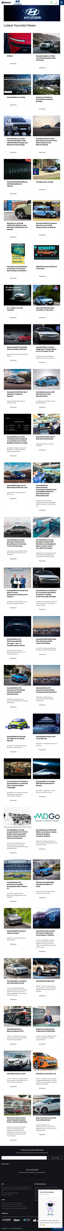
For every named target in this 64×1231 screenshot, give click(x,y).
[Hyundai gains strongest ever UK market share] (17, 968)
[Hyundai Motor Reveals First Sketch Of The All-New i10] (17, 724)
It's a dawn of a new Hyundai (15, 309)
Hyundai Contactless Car (46, 1074)
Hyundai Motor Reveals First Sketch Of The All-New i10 (16, 739)
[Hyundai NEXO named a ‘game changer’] (17, 918)
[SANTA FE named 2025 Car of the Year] (46, 254)
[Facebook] (25, 1176)
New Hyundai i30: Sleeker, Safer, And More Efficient (17, 348)
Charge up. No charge (44, 182)
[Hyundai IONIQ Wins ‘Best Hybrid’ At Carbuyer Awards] (17, 379)
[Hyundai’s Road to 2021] (17, 1061)
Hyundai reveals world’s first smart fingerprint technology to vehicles (45, 933)
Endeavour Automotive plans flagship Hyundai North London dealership (17, 1120)
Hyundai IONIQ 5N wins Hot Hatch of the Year (45, 309)
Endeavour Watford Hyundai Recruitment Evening (44, 99)
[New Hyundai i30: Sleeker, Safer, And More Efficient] (17, 334)
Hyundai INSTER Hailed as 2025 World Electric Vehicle (17, 184)
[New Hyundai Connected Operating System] (46, 1105)
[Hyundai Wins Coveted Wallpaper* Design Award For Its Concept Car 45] (46, 334)
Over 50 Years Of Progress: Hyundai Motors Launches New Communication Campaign (17, 784)
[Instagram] (33, 1176)
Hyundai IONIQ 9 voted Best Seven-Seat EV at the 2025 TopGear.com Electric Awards (46, 142)
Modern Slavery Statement (8, 1204)
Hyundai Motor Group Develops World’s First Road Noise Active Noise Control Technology (16, 543)
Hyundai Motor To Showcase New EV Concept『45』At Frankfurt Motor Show (16, 642)
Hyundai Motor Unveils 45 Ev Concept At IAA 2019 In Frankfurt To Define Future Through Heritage (46, 594)
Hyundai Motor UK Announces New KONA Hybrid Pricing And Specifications (16, 691)
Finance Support (6, 1208)
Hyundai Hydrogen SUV (45, 981)
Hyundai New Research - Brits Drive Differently (45, 438)
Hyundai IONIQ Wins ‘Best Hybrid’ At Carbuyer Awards (17, 394)
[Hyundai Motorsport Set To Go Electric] (46, 724)
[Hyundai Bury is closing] (17, 84)
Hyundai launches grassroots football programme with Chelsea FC (17, 885)
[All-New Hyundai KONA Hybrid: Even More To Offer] (46, 869)
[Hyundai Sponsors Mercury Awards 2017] (17, 1016)
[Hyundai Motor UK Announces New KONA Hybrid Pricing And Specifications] (17, 675)
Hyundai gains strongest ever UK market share (17, 982)
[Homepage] (17, 2)
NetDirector (5, 1228)
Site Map (9, 1203)
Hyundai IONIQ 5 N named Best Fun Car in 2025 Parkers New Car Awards (46, 225)
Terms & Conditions (16, 1203)
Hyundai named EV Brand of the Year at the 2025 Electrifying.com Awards (17, 269)
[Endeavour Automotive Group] (6, 2)
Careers (3, 1203)
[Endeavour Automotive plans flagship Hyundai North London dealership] (17, 1105)
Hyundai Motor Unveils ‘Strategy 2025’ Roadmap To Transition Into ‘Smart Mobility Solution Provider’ (17, 440)
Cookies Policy (5, 1206)
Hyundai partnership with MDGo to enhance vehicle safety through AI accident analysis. (46, 833)
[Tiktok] (36, 1176)
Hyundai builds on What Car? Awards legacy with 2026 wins (45, 58)
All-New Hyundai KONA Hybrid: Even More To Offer (45, 884)
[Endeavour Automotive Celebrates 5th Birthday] (46, 1016)
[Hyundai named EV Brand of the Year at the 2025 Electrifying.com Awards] (17, 254)
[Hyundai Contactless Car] (46, 1061)
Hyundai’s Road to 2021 (16, 1074)
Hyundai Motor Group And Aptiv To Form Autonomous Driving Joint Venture (17, 594)
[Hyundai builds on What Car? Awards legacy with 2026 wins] (46, 43)
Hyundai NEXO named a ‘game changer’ (16, 932)
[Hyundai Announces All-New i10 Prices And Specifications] (46, 379)
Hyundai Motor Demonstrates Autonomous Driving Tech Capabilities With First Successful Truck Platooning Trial (46, 491)
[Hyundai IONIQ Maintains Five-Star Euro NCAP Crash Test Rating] (46, 626)
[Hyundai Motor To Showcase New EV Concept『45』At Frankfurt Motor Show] (17, 626)
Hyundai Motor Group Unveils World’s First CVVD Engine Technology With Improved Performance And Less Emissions (17, 834)
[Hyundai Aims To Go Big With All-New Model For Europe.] (46, 768)
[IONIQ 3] (17, 43)
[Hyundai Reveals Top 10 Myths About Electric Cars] (17, 472)
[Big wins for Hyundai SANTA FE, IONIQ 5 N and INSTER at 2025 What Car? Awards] (17, 210)
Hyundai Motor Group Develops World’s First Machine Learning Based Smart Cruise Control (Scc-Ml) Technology (46, 544)
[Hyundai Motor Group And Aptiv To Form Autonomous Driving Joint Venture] (17, 578)
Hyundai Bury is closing (16, 97)
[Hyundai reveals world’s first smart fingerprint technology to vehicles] (46, 918)
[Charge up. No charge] (46, 169)
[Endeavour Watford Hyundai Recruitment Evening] (46, 84)
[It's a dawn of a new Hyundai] (17, 295)
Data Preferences (14, 1206)
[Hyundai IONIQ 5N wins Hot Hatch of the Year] (46, 295)
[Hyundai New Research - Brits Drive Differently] (46, 424)
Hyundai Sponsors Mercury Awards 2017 (15, 1030)
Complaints (24, 1208)
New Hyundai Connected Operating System (46, 1119)
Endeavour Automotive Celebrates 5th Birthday (45, 1030)
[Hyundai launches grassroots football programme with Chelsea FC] (17, 869)
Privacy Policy (19, 1204)
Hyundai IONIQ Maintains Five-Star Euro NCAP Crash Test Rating (46, 641)
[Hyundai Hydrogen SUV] (46, 968)
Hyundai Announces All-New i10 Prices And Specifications (45, 394)
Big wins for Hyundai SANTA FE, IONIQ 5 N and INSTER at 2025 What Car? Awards (17, 226)
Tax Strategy (23, 1206)
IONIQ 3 (10, 56)
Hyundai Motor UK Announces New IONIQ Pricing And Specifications (46, 690)
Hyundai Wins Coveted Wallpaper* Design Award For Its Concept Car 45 (46, 349)
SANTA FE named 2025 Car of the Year (46, 268)
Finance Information (15, 1208)
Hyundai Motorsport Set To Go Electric (45, 738)
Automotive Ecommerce (15, 1228)
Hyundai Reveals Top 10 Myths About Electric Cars (17, 486)
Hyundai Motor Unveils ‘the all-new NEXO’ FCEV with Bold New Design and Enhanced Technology (17, 142)
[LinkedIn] (39, 1176)
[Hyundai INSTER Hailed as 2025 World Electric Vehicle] (17, 169)
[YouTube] (30, 1176)
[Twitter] (27, 1176)
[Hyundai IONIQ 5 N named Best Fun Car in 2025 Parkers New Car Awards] (46, 210)
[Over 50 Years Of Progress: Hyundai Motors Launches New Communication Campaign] (17, 768)
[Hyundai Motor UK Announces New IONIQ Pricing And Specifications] (46, 675)
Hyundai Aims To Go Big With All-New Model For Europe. (45, 783)
